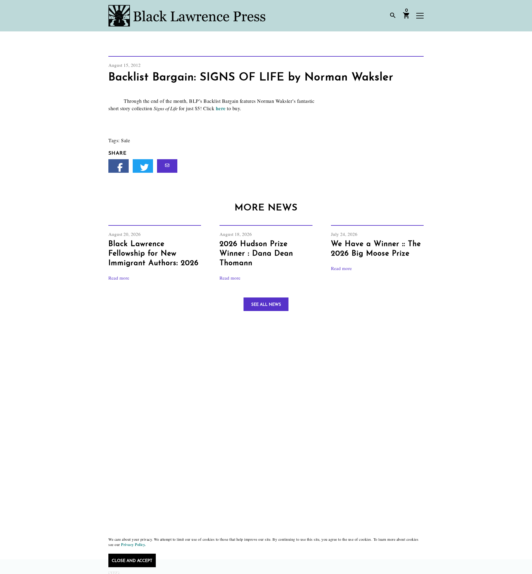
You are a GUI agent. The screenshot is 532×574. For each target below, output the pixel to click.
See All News (266, 305)
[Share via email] (167, 166)
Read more (118, 278)
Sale (125, 140)
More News (266, 208)
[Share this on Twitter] (143, 166)
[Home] (186, 15)
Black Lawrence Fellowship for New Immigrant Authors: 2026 (153, 254)
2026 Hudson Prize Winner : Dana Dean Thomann (256, 254)
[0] (406, 17)
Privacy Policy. (133, 544)
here (221, 108)
